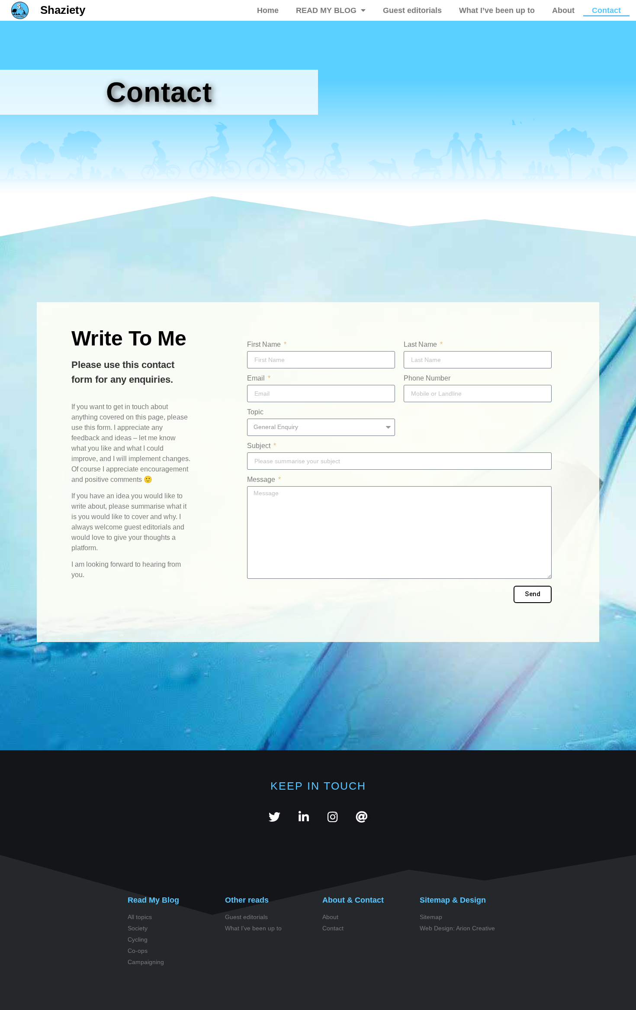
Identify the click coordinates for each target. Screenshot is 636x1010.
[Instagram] (332, 817)
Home (268, 10)
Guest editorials (412, 10)
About (563, 10)
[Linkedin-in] (303, 817)
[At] (361, 817)
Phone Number (427, 378)
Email (257, 378)
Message (262, 479)
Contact (606, 10)
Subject (259, 445)
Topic (255, 412)
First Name (265, 344)
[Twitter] (274, 817)
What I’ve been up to (497, 10)
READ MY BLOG (326, 10)
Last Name (421, 344)
